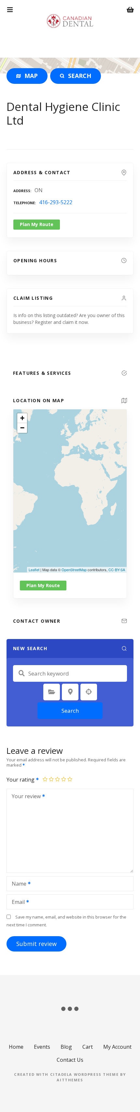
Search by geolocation (88, 692)
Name (17, 884)
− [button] (22, 428)
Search (70, 710)
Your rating (21, 779)
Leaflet (34, 569)
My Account (117, 1046)
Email (16, 902)
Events (42, 1046)
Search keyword (21, 673)
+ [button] (22, 418)
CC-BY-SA (116, 569)
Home (16, 1046)
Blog (66, 1046)
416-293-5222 (55, 202)
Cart (87, 1046)
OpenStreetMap (74, 569)
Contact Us (70, 1059)
